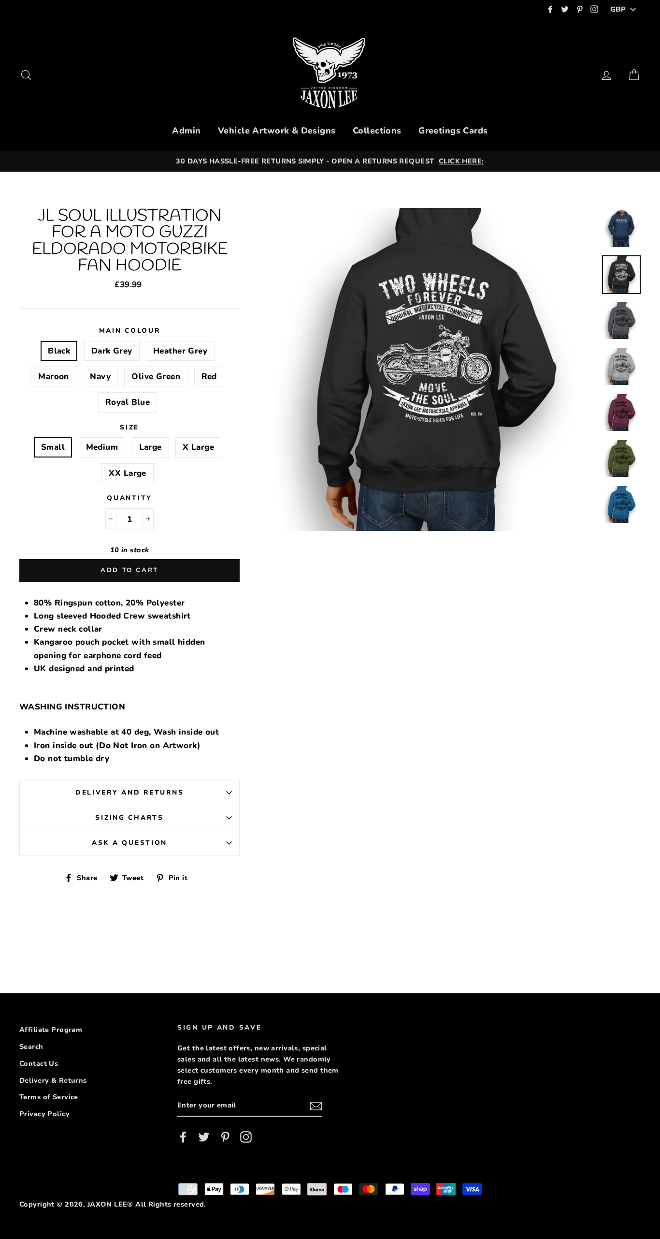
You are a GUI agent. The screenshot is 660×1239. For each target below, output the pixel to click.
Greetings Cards (453, 130)
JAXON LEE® (110, 1204)
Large (150, 447)
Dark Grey (111, 350)
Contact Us (38, 1063)
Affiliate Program (50, 1029)
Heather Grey (180, 350)
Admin (186, 130)
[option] (336, 161)
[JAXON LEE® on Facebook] (183, 1137)
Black (59, 350)
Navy (100, 376)
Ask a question (129, 842)
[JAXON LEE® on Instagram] (246, 1137)
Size (129, 427)
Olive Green (155, 376)
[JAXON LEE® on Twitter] (204, 1137)
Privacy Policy (44, 1114)
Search (31, 1046)
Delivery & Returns (53, 1080)
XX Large (127, 473)
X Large (198, 447)
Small (53, 447)
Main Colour (129, 330)
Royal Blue (127, 402)
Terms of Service (48, 1097)
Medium (102, 447)
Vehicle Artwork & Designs (277, 130)
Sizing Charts (129, 817)
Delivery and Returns (129, 792)
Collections (377, 130)
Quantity (129, 497)
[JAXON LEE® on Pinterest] (225, 1137)
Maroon (53, 376)
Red (209, 376)
